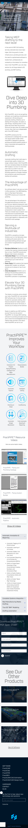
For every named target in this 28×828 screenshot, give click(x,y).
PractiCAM (6, 768)
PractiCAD (6, 771)
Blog (4, 789)
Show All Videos (14, 526)
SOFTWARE (6, 766)
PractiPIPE (6, 773)
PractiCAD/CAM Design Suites (13, 780)
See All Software (14, 747)
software (7, 116)
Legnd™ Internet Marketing (14, 826)
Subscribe (5, 804)
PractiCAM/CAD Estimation (12, 778)
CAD (17, 47)
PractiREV (6, 775)
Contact (5, 787)
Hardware (6, 784)
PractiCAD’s (8, 219)
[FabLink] (10, 3)
